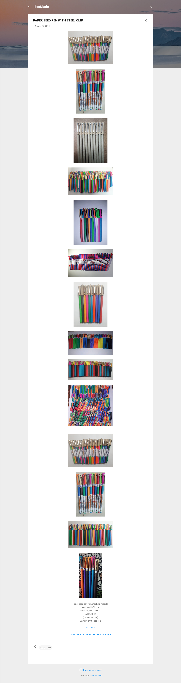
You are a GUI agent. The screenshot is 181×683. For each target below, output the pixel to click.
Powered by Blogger (92, 670)
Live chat (90, 627)
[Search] (151, 7)
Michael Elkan (97, 676)
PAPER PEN (45, 647)
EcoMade (41, 7)
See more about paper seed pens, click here (90, 634)
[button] (146, 21)
